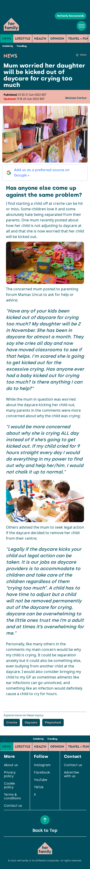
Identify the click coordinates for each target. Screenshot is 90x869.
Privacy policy (10, 774)
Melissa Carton (75, 98)
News (6, 38)
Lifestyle (22, 38)
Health (40, 38)
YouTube (40, 780)
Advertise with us (71, 774)
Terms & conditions (12, 796)
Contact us (13, 806)
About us (11, 765)
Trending (22, 46)
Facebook (42, 772)
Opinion (57, 38)
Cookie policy (9, 785)
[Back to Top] (45, 819)
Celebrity (7, 46)
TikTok (38, 787)
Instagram (42, 765)
